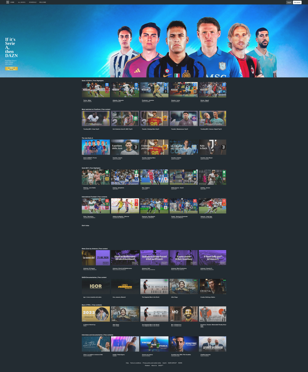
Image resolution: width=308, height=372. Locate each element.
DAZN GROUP (172, 363)
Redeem (147, 365)
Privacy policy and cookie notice (152, 363)
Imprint (164, 363)
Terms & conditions (135, 363)
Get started (297, 2)
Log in (289, 2)
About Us (154, 365)
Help (127, 363)
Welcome (42, 2)
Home (12, 2)
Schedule (32, 2)
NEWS (180, 363)
